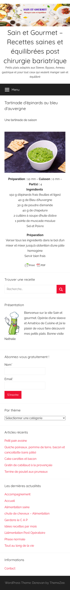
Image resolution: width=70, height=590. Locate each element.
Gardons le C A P (16, 520)
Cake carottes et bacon (20, 459)
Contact (9, 568)
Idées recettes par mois (20, 526)
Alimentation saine (16, 507)
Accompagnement (17, 494)
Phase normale (14, 539)
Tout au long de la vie (19, 545)
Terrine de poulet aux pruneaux (26, 471)
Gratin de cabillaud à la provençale (28, 465)
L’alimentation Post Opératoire (24, 533)
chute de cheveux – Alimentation (26, 513)
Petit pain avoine (15, 440)
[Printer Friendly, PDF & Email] (35, 265)
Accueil (9, 501)
